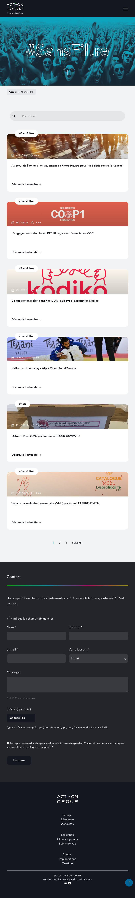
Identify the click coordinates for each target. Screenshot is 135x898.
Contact (67, 854)
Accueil (13, 91)
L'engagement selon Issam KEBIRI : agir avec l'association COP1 (53, 233)
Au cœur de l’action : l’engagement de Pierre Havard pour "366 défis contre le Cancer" (67, 166)
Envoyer (19, 760)
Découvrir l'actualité (25, 184)
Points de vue (67, 844)
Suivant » (77, 543)
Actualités (67, 824)
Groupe (67, 815)
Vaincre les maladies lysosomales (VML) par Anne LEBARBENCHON (55, 503)
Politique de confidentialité (77, 879)
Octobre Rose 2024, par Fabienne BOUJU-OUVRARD (46, 436)
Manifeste (67, 819)
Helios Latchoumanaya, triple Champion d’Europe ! (45, 368)
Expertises (67, 835)
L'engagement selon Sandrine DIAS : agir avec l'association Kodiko (55, 301)
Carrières (67, 863)
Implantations (67, 859)
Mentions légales (52, 879)
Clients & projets (67, 839)
